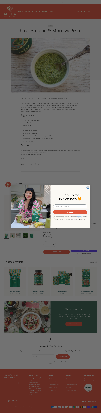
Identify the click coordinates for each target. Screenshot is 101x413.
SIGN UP (70, 212)
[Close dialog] (88, 187)
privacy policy (80, 216)
